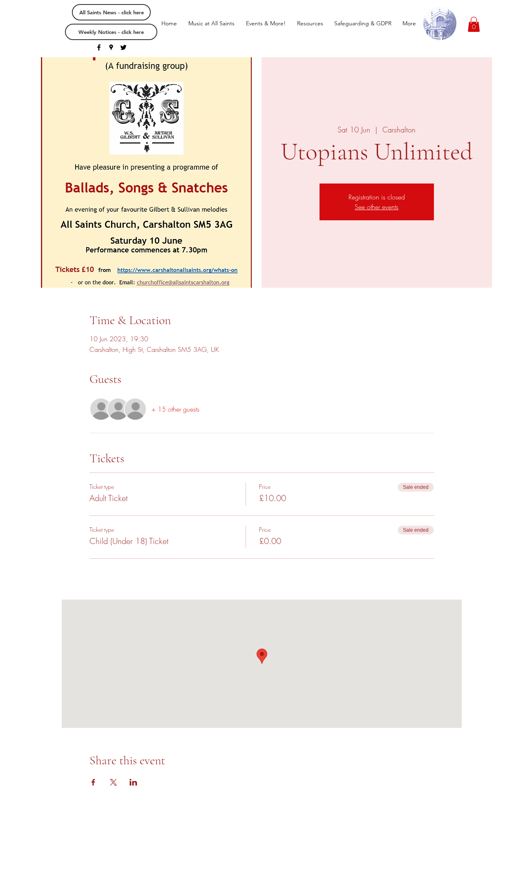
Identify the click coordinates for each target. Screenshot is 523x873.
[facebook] (99, 47)
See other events (376, 206)
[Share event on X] (113, 782)
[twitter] (123, 47)
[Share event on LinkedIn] (133, 782)
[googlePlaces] (111, 47)
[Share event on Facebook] (93, 782)
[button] (473, 24)
